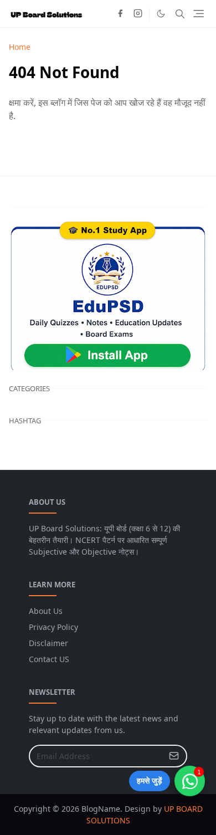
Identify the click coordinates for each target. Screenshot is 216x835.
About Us (46, 611)
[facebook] (120, 14)
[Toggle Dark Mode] (161, 13)
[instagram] (138, 14)
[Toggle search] (180, 14)
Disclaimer (48, 643)
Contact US (49, 659)
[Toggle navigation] (198, 13)
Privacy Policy (53, 627)
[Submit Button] (174, 756)
